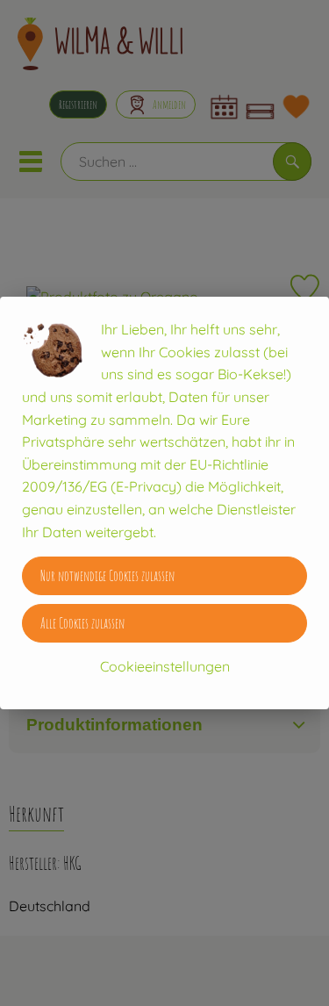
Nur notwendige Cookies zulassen (107, 576)
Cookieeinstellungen (165, 666)
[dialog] (164, 503)
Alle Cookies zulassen (82, 623)
